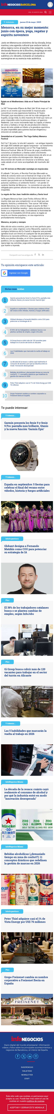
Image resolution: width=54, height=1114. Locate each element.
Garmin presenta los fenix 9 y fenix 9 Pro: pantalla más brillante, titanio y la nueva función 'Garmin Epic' (30, 299)
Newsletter (27, 1075)
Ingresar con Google (18, 273)
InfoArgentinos (12, 538)
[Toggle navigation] (50, 12)
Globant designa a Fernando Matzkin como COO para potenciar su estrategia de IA (29, 320)
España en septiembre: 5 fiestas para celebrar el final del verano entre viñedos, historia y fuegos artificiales (29, 310)
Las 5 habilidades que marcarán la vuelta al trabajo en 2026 (30, 352)
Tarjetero (27, 1071)
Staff (27, 1079)
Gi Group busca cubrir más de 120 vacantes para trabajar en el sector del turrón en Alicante (28, 341)
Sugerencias (27, 1067)
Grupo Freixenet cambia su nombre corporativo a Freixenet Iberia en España (28, 395)
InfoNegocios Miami (14, 782)
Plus (7, 600)
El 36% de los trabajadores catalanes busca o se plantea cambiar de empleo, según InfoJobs (28, 331)
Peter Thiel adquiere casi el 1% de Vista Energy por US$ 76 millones (30, 384)
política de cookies (35, 1101)
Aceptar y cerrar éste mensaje (27, 1107)
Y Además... (9, 22)
